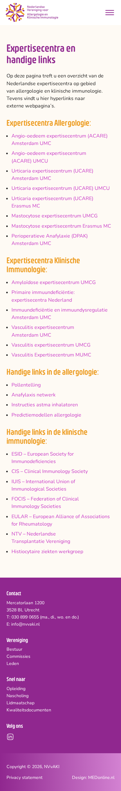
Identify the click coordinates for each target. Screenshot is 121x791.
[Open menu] (109, 12)
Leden (13, 664)
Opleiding (16, 689)
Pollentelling (26, 385)
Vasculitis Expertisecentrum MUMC (51, 355)
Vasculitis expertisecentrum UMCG (51, 345)
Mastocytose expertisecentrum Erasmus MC (61, 226)
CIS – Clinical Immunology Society (49, 471)
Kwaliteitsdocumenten (29, 710)
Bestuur (14, 649)
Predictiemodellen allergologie (46, 415)
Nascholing (18, 696)
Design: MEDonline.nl (93, 777)
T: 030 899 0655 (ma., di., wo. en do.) (43, 617)
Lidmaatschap (20, 703)
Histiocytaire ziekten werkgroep (47, 551)
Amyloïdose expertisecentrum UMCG (53, 282)
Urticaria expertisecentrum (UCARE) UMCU (60, 188)
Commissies (18, 656)
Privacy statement (25, 777)
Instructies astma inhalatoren (44, 404)
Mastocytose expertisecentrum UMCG (54, 215)
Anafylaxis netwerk (33, 394)
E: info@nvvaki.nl (23, 624)
